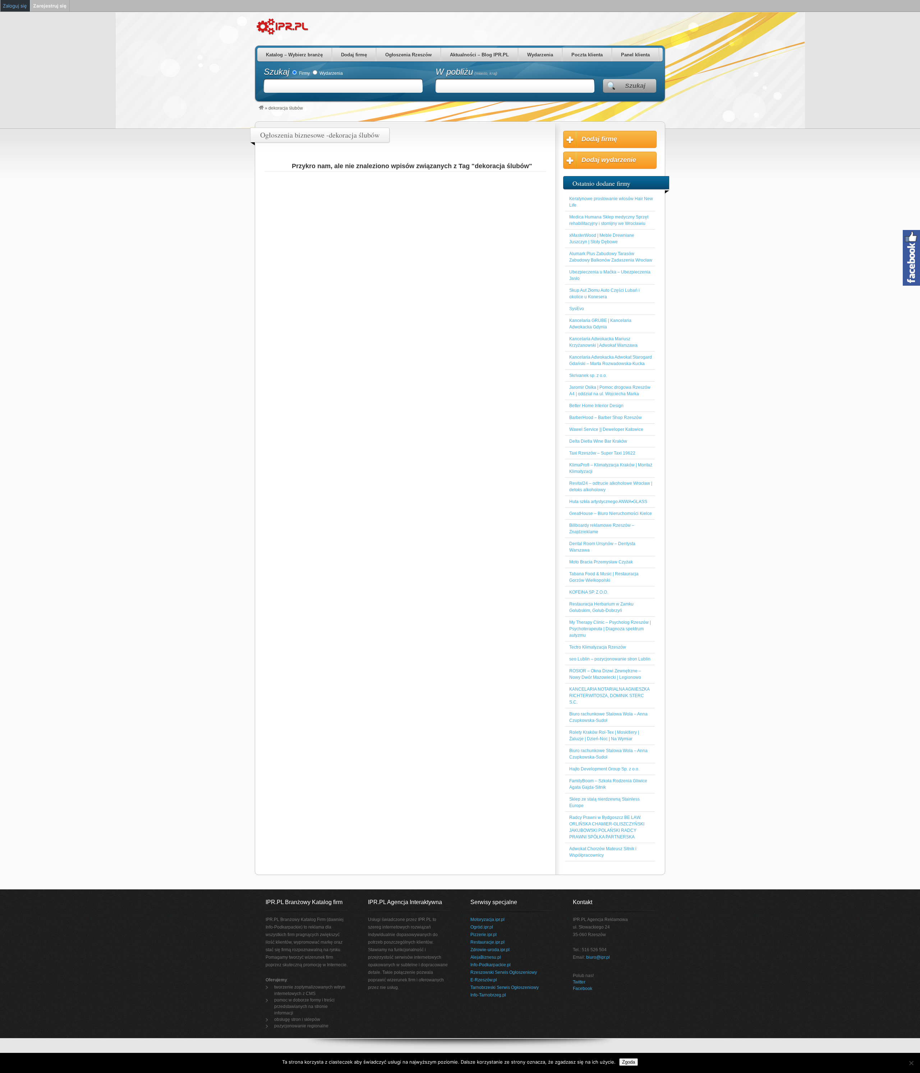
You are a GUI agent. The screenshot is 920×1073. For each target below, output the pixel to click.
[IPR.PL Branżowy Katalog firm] (261, 108)
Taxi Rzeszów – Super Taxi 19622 (602, 453)
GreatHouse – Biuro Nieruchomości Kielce (610, 513)
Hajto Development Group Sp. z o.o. (604, 769)
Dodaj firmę (354, 54)
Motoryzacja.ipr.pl (487, 919)
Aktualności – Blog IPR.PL (479, 54)
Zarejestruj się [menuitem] (49, 6)
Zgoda (628, 1062)
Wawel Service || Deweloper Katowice (606, 429)
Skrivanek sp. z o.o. (588, 375)
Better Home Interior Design (596, 405)
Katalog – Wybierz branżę (294, 54)
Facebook (582, 988)
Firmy (304, 73)
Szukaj (276, 72)
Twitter (579, 982)
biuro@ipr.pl (598, 957)
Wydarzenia (540, 54)
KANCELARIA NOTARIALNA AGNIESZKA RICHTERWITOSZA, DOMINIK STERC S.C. (609, 696)
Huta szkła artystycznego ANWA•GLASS (608, 501)
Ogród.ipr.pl (481, 927)
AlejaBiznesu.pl (485, 957)
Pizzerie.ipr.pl (483, 934)
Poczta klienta (587, 54)
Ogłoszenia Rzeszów (408, 54)
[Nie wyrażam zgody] (911, 1063)
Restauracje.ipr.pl (487, 942)
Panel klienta (635, 54)
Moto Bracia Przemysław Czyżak (601, 562)
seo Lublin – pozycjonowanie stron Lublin (609, 659)
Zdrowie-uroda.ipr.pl (490, 949)
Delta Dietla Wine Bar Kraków (598, 441)
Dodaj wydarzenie (608, 160)
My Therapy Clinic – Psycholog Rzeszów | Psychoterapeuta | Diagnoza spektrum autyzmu (610, 629)
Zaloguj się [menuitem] (15, 6)
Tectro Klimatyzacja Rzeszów (597, 647)
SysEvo (576, 308)
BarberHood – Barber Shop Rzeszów (605, 417)
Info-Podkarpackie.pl (490, 964)
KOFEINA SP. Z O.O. (588, 592)
